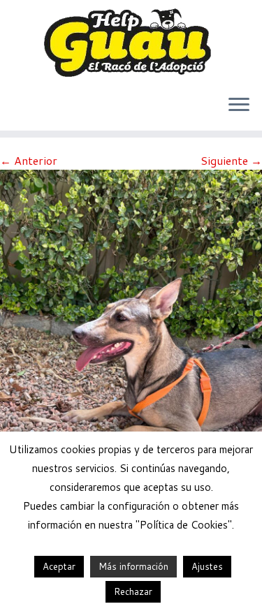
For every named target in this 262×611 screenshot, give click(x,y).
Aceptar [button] (59, 566)
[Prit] (131, 342)
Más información (133, 566)
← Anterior (28, 160)
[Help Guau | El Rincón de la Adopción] (131, 42)
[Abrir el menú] (238, 105)
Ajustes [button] (207, 566)
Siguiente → (231, 160)
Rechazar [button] (133, 591)
